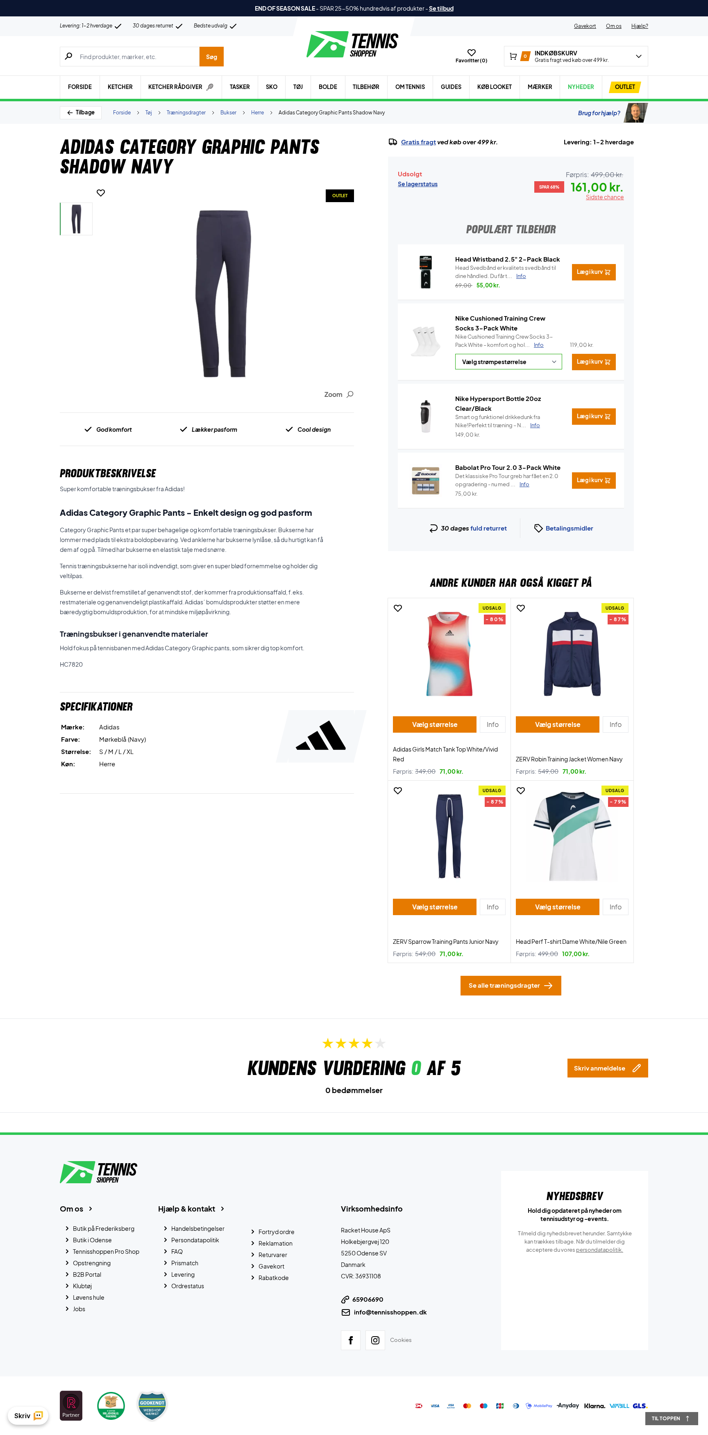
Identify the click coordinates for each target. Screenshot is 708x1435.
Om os (614, 26)
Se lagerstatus (418, 183)
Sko (271, 87)
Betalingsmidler (569, 528)
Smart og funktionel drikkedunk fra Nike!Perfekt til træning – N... (497, 421)
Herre (257, 112)
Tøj (298, 87)
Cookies (401, 1340)
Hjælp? (639, 26)
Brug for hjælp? (599, 112)
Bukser (228, 112)
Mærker (540, 87)
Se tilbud (441, 8)
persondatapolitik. (599, 1249)
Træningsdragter (186, 112)
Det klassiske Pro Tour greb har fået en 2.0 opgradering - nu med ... (506, 480)
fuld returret (488, 528)
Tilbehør (366, 87)
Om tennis (410, 87)
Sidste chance (605, 196)
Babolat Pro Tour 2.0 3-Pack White (507, 467)
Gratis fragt (418, 142)
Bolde (328, 87)
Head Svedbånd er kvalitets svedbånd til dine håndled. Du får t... (505, 271)
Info (539, 345)
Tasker (240, 87)
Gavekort (585, 26)
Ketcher (120, 87)
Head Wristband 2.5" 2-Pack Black (507, 259)
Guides (451, 87)
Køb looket (494, 87)
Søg (211, 56)
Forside (80, 87)
